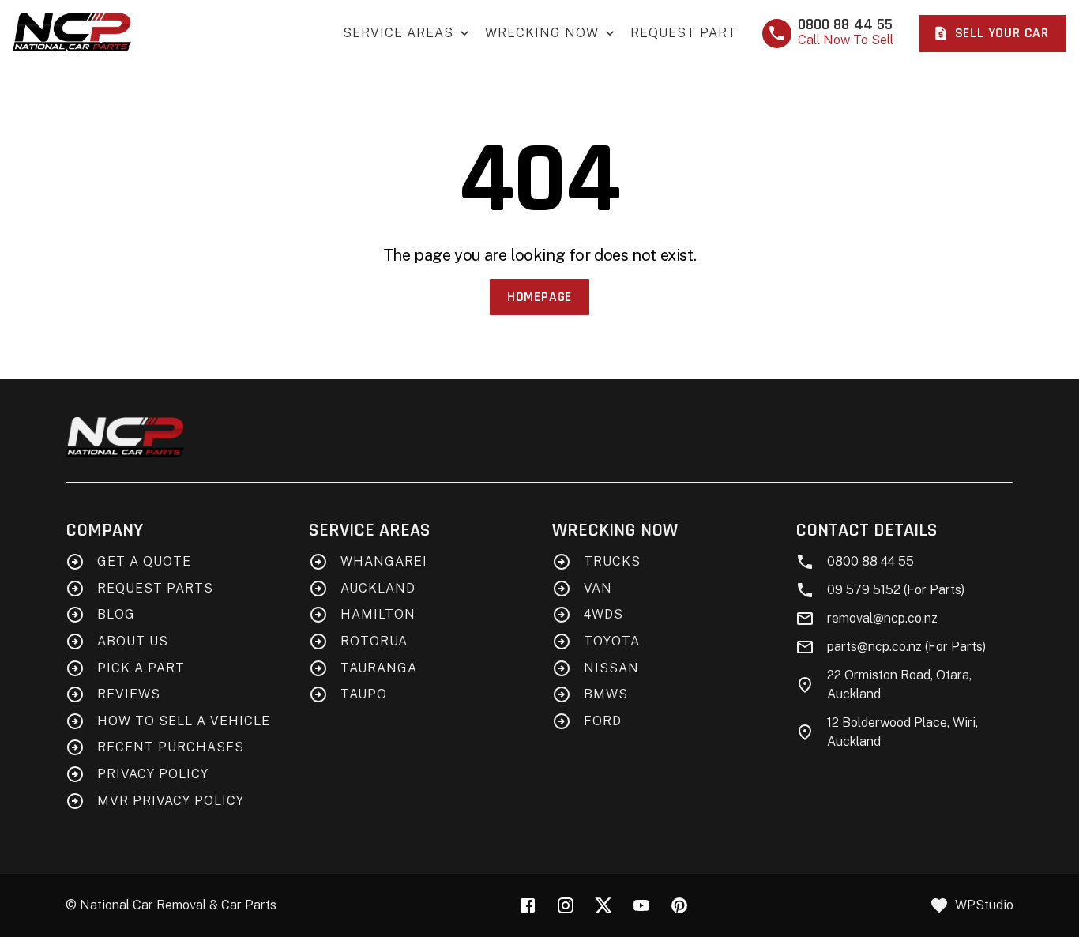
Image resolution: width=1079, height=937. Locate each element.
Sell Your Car (1002, 33)
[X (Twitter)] (603, 905)
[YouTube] (641, 905)
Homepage (539, 297)
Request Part (683, 32)
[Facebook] (528, 905)
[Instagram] (566, 905)
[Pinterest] (679, 905)
